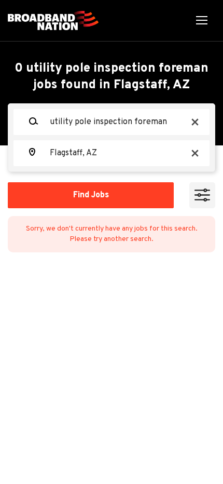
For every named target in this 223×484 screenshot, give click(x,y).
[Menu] (201, 20)
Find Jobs (91, 195)
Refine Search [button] (202, 195)
